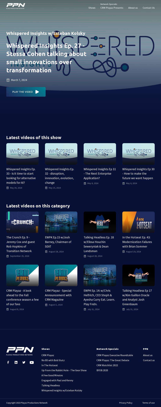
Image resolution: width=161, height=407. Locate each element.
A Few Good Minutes (52, 375)
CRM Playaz (48, 355)
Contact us (149, 360)
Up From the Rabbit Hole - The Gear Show (64, 370)
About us (133, 7)
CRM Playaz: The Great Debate (113, 360)
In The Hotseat (50, 365)
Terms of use (148, 402)
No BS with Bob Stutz (53, 360)
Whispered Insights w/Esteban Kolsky (62, 390)
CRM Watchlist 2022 (107, 365)
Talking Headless (51, 385)
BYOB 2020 (102, 370)
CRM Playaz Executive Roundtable (115, 355)
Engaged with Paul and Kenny (57, 380)
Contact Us (149, 7)
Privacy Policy (125, 402)
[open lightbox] (26, 92)
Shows (92, 7)
